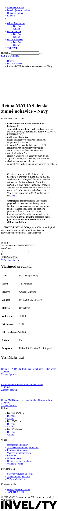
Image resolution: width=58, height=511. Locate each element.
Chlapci (16, 29)
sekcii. (15, 195)
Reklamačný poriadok (17, 450)
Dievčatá (17, 26)
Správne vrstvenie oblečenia (20, 474)
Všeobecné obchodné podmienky (23, 447)
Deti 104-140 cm (15, 63)
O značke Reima (15, 13)
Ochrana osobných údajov (19, 461)
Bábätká (16, 23)
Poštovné (11, 455)
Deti (14, 31)
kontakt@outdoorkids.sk (18, 10)
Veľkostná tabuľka (10, 260)
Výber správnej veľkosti (18, 476)
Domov (10, 61)
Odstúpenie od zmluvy (17, 445)
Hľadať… (6, 53)
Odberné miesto (14, 458)
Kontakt (11, 15)
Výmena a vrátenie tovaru (19, 453)
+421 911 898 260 (15, 7)
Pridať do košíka (9, 257)
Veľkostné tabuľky (16, 479)
